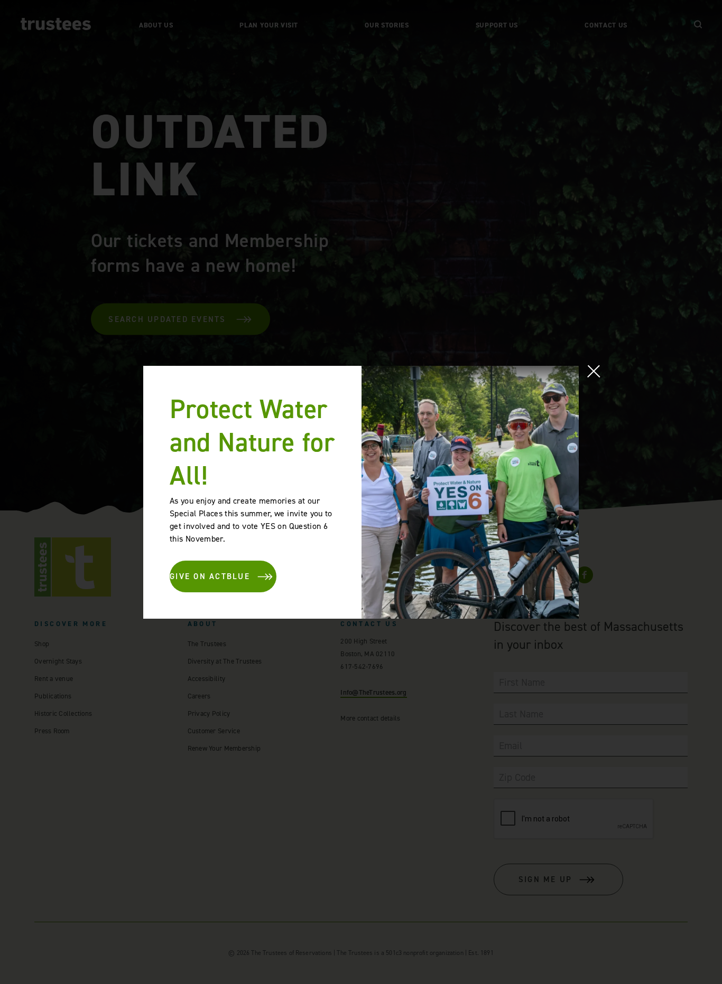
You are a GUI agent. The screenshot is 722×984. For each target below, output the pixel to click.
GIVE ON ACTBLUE (210, 576)
